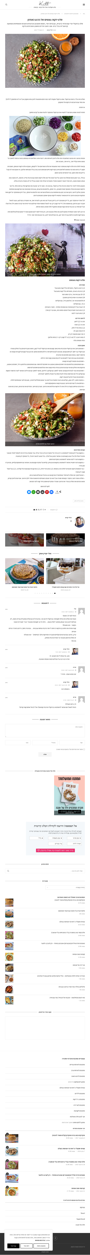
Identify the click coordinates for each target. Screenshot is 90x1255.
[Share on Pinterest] (47, 492)
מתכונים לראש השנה (78, 1076)
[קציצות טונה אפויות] (11, 1191)
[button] (45, 135)
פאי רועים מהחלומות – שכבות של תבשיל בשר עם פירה (67, 997)
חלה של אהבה (80, 1225)
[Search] (6, 5)
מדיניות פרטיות (40, 1240)
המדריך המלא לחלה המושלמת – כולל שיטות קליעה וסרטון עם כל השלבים (61, 976)
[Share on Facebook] (51, 492)
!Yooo (83, 1213)
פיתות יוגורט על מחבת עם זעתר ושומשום (24, 587)
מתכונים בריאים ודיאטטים (71, 14)
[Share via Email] (34, 510)
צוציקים (82, 1207)
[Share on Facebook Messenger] (29, 492)
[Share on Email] (38, 492)
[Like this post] (43, 510)
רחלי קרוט (50, 30)
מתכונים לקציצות (79, 1111)
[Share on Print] (42, 492)
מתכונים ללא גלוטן (78, 501)
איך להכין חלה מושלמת (77, 1116)
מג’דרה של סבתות (79, 965)
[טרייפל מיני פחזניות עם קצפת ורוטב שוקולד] (65, 571)
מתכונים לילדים (80, 1093)
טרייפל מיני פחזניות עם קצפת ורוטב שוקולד (65, 587)
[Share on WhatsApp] (33, 492)
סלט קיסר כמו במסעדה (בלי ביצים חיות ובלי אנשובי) (68, 932)
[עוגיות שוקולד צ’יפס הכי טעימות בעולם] (11, 1151)
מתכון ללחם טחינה (79, 1122)
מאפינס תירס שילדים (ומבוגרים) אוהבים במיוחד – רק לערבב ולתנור (63, 943)
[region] (28, 1240)
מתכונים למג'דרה (79, 1105)
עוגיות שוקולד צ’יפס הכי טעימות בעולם (72, 922)
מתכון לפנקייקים (79, 1082)
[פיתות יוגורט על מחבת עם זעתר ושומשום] (24, 571)
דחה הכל (26, 1246)
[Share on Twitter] (39, 510)
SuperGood (81, 1219)
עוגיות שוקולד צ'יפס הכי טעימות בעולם (72, 1088)
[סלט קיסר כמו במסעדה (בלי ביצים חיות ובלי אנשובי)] (11, 1165)
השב (6, 609)
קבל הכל (13, 1246)
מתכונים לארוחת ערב (78, 1070)
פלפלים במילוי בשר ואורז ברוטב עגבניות (72, 987)
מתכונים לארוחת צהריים (77, 1064)
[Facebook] (55, 1238)
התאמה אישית (41, 1246)
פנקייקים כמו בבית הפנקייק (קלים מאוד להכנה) (70, 900)
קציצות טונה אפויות (79, 954)
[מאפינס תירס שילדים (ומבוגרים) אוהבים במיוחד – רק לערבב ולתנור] (11, 1178)
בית (84, 14)
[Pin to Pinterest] (36, 510)
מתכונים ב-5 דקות (79, 1099)
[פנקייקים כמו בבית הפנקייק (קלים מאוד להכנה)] (11, 1138)
